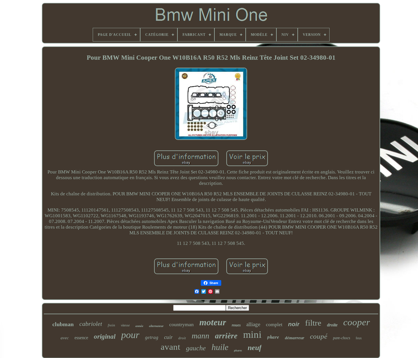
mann (200, 335)
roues (236, 325)
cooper (356, 322)
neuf (255, 347)
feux (359, 338)
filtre (313, 322)
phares (238, 350)
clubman (63, 324)
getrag (151, 337)
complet (274, 324)
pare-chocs (341, 338)
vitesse (125, 325)
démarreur (294, 338)
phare (273, 337)
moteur (212, 322)
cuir (168, 337)
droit (182, 338)
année (139, 326)
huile (220, 347)
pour (130, 335)
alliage (253, 324)
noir (293, 324)
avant (170, 347)
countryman (181, 324)
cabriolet (90, 323)
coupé (318, 336)
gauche (196, 348)
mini (252, 334)
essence (81, 337)
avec (65, 338)
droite (332, 324)
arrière (226, 336)
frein (111, 325)
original (104, 336)
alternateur (156, 326)
